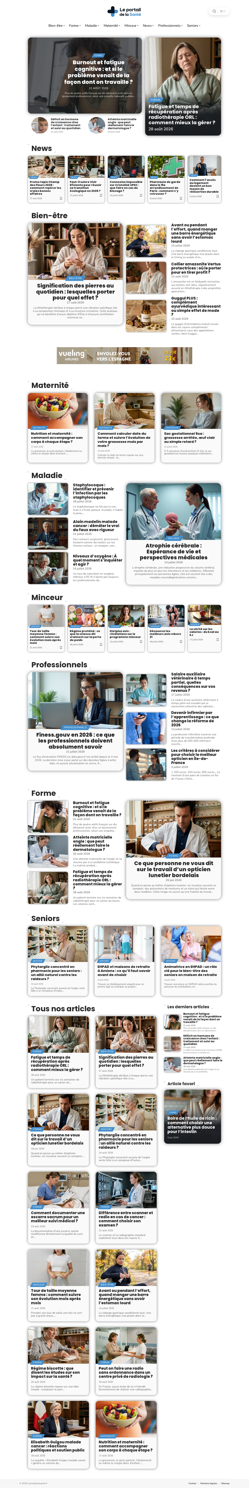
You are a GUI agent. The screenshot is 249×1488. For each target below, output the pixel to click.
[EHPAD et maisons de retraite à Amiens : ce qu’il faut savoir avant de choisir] (124, 944)
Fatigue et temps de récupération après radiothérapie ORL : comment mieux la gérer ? (182, 114)
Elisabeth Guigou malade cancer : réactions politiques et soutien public (58, 1446)
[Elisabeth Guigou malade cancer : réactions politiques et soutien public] (58, 1419)
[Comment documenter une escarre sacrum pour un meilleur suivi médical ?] (58, 1190)
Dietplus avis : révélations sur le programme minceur (125, 634)
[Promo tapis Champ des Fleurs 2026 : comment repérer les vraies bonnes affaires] (46, 167)
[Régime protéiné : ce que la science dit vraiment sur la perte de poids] (86, 616)
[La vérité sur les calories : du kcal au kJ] (204, 615)
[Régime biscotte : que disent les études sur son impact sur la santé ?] (58, 1345)
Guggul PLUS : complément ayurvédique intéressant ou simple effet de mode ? (196, 306)
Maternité (50, 385)
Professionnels (59, 665)
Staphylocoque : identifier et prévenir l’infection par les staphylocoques (93, 491)
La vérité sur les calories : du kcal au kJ (204, 632)
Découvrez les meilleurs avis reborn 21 (165, 634)
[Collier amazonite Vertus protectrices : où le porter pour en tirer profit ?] (146, 278)
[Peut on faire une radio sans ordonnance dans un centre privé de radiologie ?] (126, 1345)
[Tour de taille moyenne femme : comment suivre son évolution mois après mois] (46, 616)
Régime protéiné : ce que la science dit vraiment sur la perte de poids (85, 635)
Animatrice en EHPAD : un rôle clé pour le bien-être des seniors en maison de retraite (190, 970)
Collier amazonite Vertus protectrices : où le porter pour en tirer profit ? (196, 268)
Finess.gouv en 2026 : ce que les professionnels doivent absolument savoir (75, 740)
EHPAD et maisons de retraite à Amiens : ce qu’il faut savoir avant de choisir (124, 970)
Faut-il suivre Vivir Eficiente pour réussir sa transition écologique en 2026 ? (85, 186)
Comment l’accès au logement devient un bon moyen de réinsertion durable (204, 186)
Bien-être (49, 216)
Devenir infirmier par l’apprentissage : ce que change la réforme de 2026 (195, 719)
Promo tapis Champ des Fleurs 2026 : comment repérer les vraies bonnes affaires (45, 188)
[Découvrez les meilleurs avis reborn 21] (166, 616)
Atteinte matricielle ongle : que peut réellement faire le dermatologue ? (122, 123)
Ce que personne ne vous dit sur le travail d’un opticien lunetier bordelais (173, 869)
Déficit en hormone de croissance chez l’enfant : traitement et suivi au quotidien (65, 123)
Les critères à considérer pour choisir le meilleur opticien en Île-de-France (195, 757)
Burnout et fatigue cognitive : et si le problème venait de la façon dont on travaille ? (98, 72)
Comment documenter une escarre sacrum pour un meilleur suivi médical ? (58, 1217)
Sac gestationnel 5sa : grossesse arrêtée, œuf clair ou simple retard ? (189, 437)
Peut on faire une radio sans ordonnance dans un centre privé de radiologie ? (126, 1372)
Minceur (47, 597)
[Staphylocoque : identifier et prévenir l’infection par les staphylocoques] (48, 499)
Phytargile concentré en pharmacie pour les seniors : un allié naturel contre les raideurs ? (56, 972)
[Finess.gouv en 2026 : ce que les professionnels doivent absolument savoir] (75, 700)
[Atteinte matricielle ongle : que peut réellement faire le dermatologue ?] (96, 125)
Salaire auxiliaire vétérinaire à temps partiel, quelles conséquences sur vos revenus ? (193, 682)
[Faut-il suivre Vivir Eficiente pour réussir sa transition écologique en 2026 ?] (86, 167)
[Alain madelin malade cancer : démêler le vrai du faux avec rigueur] (48, 533)
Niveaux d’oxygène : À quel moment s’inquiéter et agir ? (97, 560)
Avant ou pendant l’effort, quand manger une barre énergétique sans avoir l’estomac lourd (194, 233)
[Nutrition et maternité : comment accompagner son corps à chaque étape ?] (58, 411)
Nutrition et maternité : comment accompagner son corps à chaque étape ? (57, 437)
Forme (98, 55)
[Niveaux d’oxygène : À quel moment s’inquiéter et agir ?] (48, 568)
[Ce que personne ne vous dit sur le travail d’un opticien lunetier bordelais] (173, 829)
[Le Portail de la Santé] (124, 11)
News (41, 148)
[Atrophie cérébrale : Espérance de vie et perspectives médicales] (173, 511)
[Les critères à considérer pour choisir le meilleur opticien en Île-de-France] (146, 764)
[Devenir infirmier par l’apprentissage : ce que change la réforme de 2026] (146, 728)
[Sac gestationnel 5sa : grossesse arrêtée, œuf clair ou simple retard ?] (191, 411)
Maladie (47, 475)
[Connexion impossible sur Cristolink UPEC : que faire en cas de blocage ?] (126, 167)
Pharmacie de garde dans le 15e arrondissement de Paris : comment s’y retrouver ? (165, 188)
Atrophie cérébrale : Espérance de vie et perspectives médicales (174, 551)
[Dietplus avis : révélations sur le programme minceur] (126, 616)
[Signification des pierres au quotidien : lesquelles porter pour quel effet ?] (75, 251)
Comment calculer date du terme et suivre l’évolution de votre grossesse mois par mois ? (124, 439)
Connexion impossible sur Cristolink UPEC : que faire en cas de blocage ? (126, 186)
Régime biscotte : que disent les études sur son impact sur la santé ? (55, 1372)
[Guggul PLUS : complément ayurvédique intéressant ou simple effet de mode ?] (146, 316)
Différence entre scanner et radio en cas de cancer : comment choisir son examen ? (126, 1219)
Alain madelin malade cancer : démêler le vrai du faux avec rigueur (96, 525)
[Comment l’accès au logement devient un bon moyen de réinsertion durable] (204, 166)
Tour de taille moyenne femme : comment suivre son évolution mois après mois (45, 637)
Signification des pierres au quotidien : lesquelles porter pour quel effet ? (75, 291)
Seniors (45, 918)
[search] (214, 11)
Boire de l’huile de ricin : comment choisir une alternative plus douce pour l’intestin (192, 1124)
